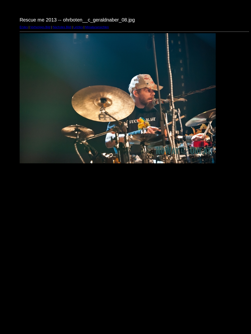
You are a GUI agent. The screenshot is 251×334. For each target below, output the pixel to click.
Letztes (78, 27)
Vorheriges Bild (40, 27)
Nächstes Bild (62, 27)
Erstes (24, 27)
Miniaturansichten (97, 27)
